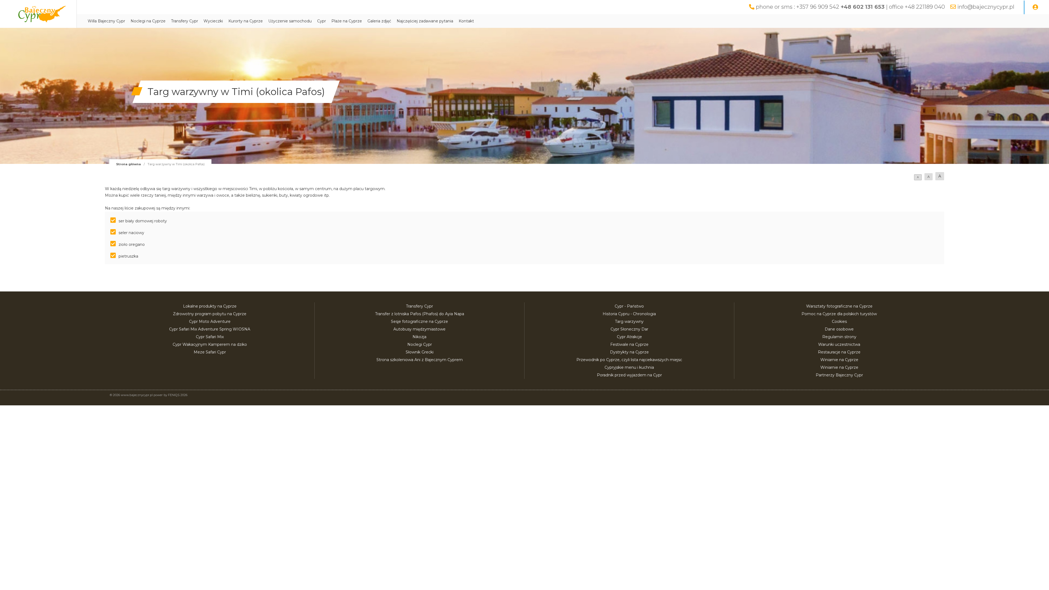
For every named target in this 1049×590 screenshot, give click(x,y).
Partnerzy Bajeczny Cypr (839, 375)
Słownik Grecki (420, 352)
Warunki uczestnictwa (839, 344)
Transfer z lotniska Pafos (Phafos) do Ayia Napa (419, 313)
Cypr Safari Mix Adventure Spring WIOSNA (209, 329)
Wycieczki (213, 21)
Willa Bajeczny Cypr (106, 21)
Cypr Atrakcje (629, 336)
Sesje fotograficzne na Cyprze (419, 321)
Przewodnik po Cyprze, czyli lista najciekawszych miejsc (629, 359)
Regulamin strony (839, 336)
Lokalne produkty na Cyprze (210, 306)
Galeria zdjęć (379, 21)
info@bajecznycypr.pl (985, 7)
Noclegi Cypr (419, 344)
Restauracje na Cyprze (839, 352)
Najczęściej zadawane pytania (425, 21)
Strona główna (128, 164)
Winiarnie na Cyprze (839, 359)
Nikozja (419, 336)
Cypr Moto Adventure (210, 321)
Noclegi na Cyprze (148, 21)
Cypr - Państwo (629, 306)
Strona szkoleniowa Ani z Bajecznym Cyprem (419, 359)
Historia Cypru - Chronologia (629, 313)
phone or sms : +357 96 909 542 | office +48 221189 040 (850, 7)
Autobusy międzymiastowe (419, 329)
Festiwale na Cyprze (629, 344)
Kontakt (466, 21)
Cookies (839, 321)
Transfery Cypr (184, 21)
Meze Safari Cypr (210, 352)
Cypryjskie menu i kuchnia (629, 367)
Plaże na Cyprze (346, 21)
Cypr (321, 21)
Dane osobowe (839, 329)
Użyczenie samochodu (290, 21)
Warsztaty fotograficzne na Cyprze (839, 306)
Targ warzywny (629, 321)
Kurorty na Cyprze (245, 21)
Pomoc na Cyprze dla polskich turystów (839, 313)
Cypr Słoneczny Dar (629, 329)
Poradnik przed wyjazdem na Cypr (629, 375)
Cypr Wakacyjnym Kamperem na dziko (210, 344)
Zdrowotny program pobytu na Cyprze (209, 313)
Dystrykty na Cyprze (629, 352)
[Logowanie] (1035, 7)
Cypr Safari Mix (210, 336)
